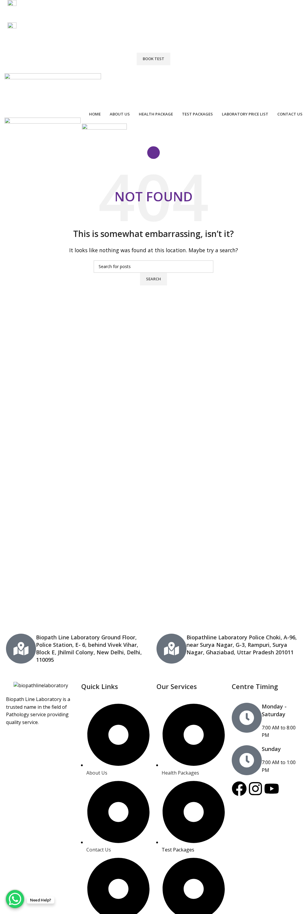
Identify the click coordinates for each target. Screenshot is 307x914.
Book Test (153, 58)
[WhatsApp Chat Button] (15, 899)
